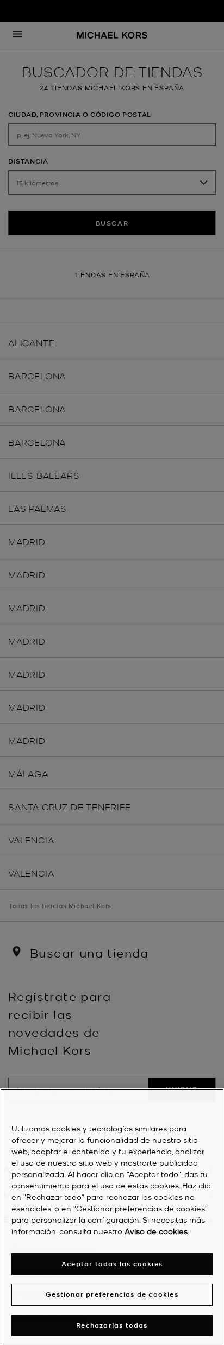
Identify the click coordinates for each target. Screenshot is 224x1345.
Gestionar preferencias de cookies (112, 1294)
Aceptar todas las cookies (112, 1263)
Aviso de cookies (156, 1231)
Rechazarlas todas (111, 1325)
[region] (112, 1216)
